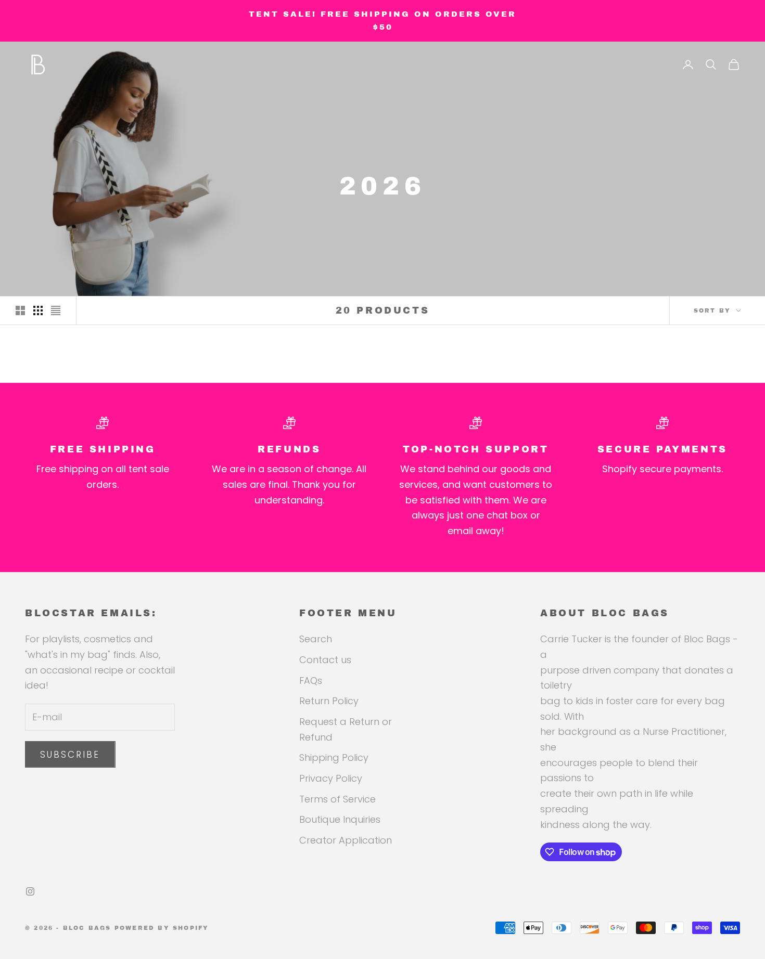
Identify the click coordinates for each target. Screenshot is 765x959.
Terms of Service (337, 799)
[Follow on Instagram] (30, 891)
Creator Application (345, 840)
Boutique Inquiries (339, 819)
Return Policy (329, 700)
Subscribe (70, 754)
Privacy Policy (330, 778)
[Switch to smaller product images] (38, 310)
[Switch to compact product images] (55, 310)
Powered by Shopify (161, 928)
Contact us (325, 659)
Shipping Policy (333, 757)
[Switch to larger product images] (20, 310)
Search (315, 638)
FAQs (310, 680)
